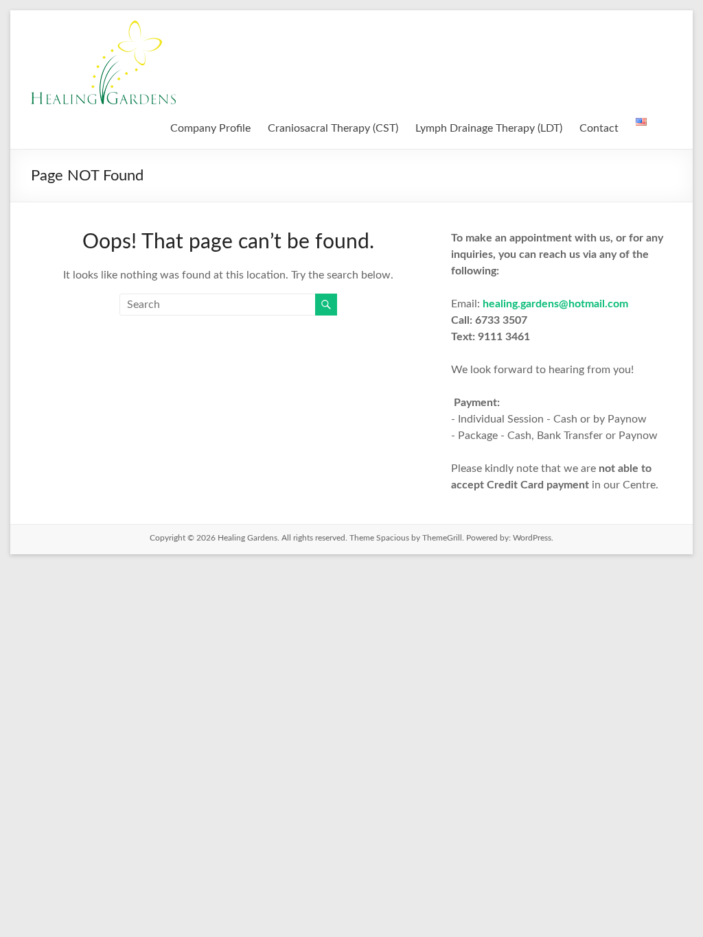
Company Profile (210, 128)
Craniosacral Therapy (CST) (333, 128)
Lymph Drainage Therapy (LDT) (488, 128)
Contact (599, 128)
